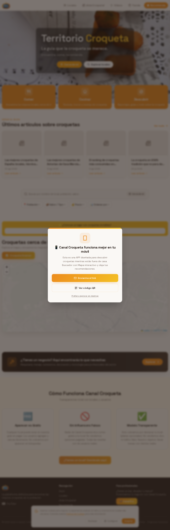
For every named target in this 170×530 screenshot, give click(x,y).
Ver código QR (87, 287)
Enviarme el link (87, 278)
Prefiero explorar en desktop (85, 296)
